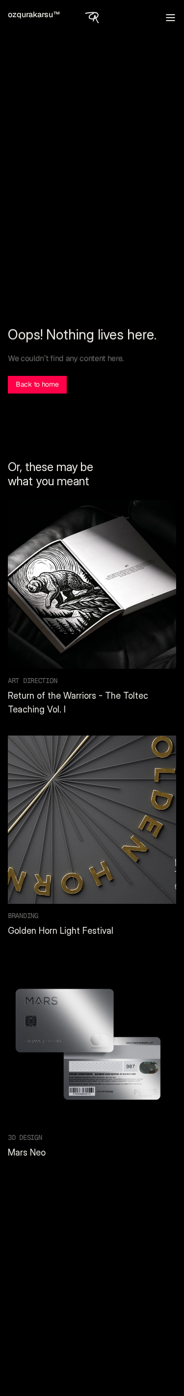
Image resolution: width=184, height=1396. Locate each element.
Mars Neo (27, 1152)
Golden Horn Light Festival (60, 930)
